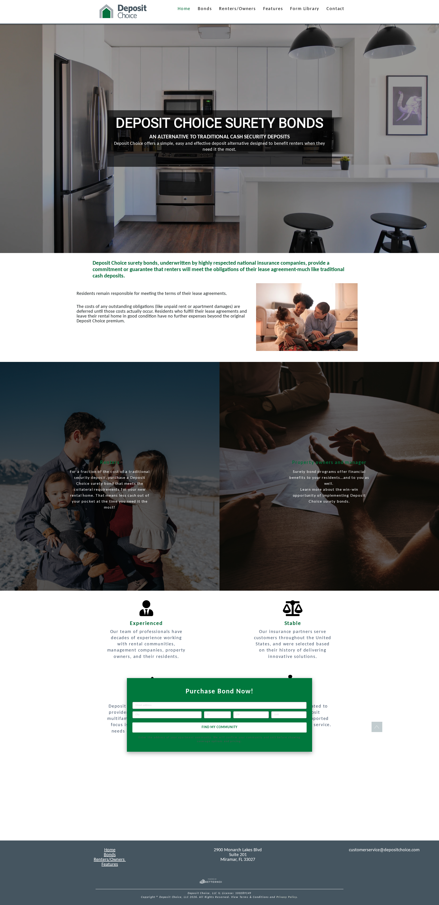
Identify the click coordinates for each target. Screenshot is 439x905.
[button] (123, 11)
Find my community (220, 727)
